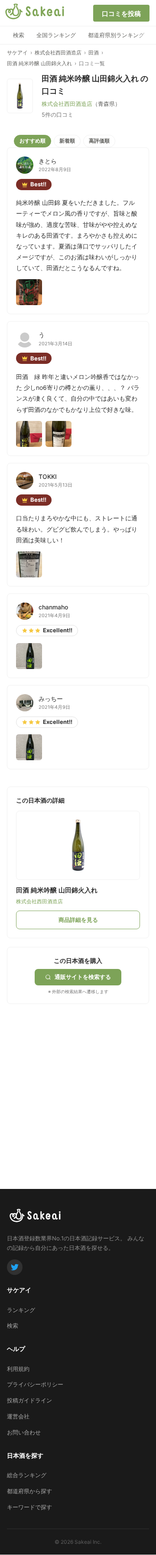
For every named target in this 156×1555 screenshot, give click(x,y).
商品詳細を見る (78, 919)
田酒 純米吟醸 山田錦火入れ (39, 63)
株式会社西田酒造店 (58, 52)
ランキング (21, 1309)
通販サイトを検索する (83, 976)
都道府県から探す (29, 1491)
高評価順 (99, 140)
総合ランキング (26, 1475)
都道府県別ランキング (116, 35)
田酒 (93, 52)
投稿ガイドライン (29, 1400)
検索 (18, 35)
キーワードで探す (29, 1507)
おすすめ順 (33, 140)
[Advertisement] (78, 1082)
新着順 (67, 140)
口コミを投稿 (121, 14)
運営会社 (18, 1416)
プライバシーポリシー (35, 1384)
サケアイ (17, 52)
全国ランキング (56, 35)
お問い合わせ (24, 1432)
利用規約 (18, 1368)
